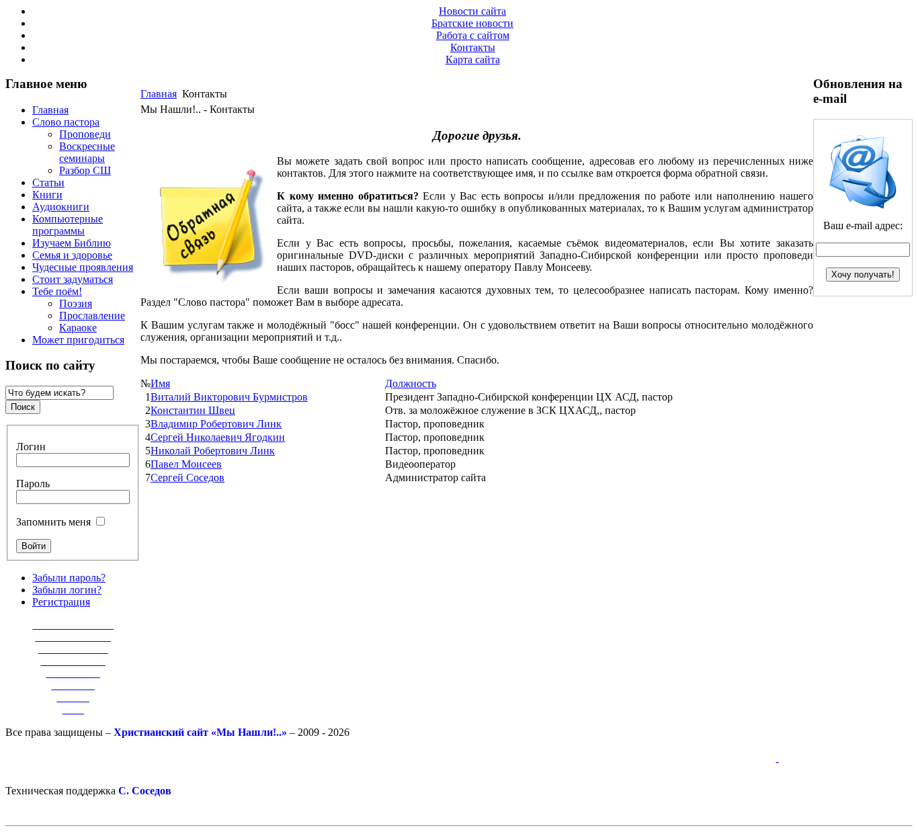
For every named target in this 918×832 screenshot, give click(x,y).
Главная (158, 93)
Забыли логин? (66, 589)
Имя (160, 383)
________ (73, 685)
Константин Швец (193, 410)
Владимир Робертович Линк (216, 423)
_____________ (73, 649)
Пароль (33, 483)
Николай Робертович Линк (213, 450)
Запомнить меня (53, 522)
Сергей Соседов (187, 477)
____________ (73, 661)
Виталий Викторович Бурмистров (229, 397)
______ (73, 697)
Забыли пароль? (69, 577)
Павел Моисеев (186, 464)
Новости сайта (472, 11)
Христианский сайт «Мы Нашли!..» (200, 732)
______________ (73, 636)
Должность (410, 383)
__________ (73, 673)
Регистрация (61, 602)
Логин (31, 446)
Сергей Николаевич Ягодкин (218, 437)
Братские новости (472, 23)
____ (73, 709)
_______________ (73, 624)
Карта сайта (473, 59)
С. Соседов (144, 790)
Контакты (472, 47)
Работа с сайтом (472, 35)
